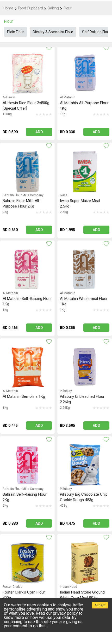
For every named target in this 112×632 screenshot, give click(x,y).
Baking (53, 8)
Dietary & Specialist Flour (53, 32)
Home (8, 8)
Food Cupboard (30, 8)
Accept (100, 605)
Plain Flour (15, 32)
